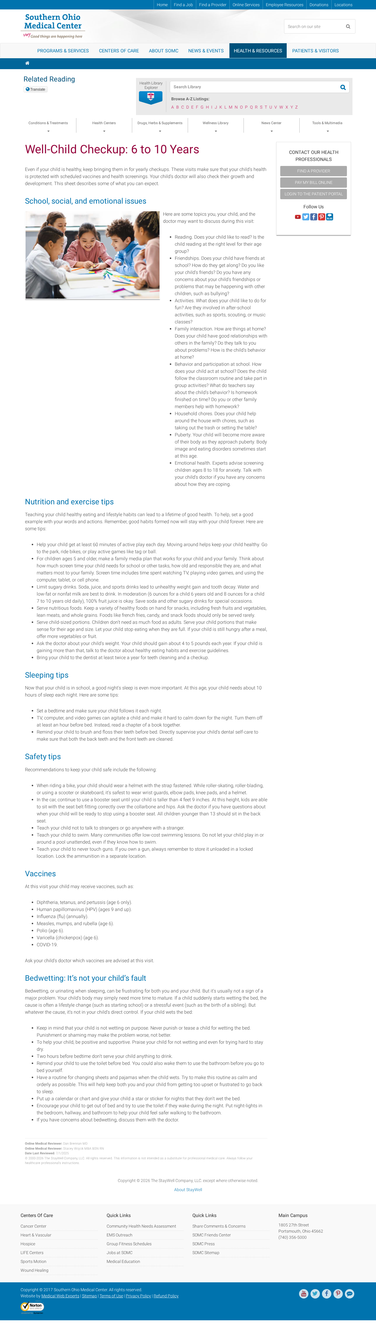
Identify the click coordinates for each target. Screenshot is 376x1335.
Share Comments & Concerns (219, 1226)
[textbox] (256, 87)
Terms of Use (111, 1296)
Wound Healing (34, 1270)
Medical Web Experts (60, 1296)
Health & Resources (258, 51)
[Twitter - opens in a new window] (315, 1294)
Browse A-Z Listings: (190, 99)
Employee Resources (284, 4)
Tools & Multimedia (327, 123)
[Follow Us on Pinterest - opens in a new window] (321, 217)
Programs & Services (63, 51)
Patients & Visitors (315, 51)
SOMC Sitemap (205, 1252)
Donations (319, 4)
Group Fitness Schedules (129, 1243)
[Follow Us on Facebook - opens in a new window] (313, 217)
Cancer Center (33, 1226)
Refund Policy (166, 1296)
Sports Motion (33, 1261)
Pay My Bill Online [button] (314, 182)
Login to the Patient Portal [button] (314, 194)
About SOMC (163, 51)
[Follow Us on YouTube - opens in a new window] (297, 217)
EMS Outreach (119, 1235)
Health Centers (104, 123)
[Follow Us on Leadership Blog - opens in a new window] (329, 217)
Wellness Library (216, 123)
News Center (271, 123)
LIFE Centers (32, 1252)
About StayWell (188, 1189)
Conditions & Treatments (48, 123)
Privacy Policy (138, 1296)
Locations (343, 4)
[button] (151, 98)
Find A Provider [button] (313, 171)
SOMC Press (203, 1243)
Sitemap (89, 1296)
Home (162, 4)
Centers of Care (119, 51)
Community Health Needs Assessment (141, 1226)
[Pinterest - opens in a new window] (338, 1294)
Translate (37, 89)
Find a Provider (212, 4)
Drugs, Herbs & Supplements (159, 123)
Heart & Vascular (36, 1235)
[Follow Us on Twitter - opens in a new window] (305, 217)
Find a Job (183, 4)
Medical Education (123, 1261)
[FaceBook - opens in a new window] (326, 1294)
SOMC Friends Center (211, 1235)
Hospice (28, 1243)
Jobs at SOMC (119, 1252)
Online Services (246, 4)
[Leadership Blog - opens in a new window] (349, 1294)
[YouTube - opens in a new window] (303, 1294)
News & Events (206, 51)
